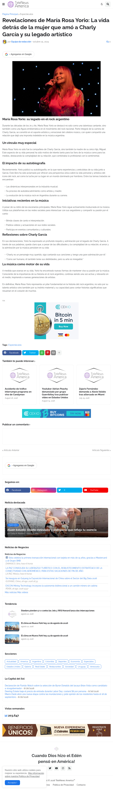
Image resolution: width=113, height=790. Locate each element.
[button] (3, 4)
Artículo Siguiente (100, 450)
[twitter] (50, 768)
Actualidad (11, 661)
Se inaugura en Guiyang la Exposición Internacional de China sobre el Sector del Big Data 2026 (51, 578)
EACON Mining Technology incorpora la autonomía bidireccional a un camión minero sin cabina (51, 586)
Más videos (22, 592)
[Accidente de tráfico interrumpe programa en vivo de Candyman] (19, 375)
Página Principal (10, 14)
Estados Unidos (13, 667)
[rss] (69, 768)
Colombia (49, 661)
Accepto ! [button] (12, 782)
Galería (28, 667)
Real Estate (40, 667)
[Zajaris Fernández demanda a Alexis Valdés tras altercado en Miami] (93, 375)
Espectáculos (26, 14)
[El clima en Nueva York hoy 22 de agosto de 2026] (12, 626)
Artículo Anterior (11, 450)
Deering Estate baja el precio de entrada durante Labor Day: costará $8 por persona (45, 691)
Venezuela (94, 667)
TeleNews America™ (65, 780)
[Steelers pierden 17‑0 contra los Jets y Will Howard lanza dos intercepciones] (12, 614)
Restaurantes (55, 667)
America (24, 661)
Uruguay (82, 667)
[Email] (53, 352)
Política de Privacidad (63, 785)
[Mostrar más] (59, 352)
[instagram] (62, 768)
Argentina (36, 661)
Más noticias (11, 592)
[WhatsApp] (41, 352)
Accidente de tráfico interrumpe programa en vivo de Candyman (18, 391)
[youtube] (56, 768)
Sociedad (69, 667)
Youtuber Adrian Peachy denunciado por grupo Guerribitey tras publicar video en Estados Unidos (55, 393)
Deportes (62, 661)
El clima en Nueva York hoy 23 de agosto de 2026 (44, 635)
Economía (75, 661)
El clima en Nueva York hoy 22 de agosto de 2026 (44, 623)
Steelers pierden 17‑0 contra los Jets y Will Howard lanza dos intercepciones (57, 610)
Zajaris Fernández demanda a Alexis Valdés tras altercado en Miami (92, 391)
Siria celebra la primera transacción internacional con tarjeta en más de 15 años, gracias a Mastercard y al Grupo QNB (56, 559)
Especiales (89, 661)
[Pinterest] (47, 352)
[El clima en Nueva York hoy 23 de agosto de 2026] (12, 639)
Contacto (81, 785)
